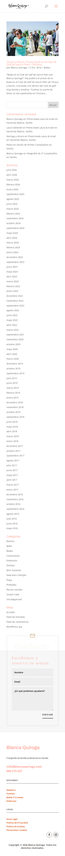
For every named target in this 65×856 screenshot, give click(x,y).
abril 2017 (11, 479)
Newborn (11, 790)
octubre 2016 (13, 504)
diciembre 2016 (14, 494)
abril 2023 (11, 276)
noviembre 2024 (15, 218)
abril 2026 (11, 174)
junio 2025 (12, 203)
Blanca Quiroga (19, 67)
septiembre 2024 (15, 228)
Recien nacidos (14, 589)
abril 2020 (11, 354)
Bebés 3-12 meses (14, 797)
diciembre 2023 (14, 257)
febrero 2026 (13, 184)
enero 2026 (12, 189)
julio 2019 (11, 378)
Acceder (10, 612)
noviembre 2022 (15, 300)
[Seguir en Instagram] (56, 834)
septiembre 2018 (15, 416)
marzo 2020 (12, 358)
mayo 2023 (12, 271)
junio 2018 (12, 421)
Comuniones (13, 555)
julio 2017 (11, 465)
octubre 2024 (13, 223)
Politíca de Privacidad (17, 822)
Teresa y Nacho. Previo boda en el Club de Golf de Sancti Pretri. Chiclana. (31, 63)
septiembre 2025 (15, 194)
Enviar (47, 714)
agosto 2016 (12, 513)
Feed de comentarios (17, 621)
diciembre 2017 (14, 446)
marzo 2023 (12, 281)
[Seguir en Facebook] (49, 834)
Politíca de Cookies (15, 826)
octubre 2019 (13, 368)
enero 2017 (12, 489)
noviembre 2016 (15, 499)
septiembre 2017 (15, 455)
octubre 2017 (13, 450)
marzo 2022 (12, 329)
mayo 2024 (12, 232)
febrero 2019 (13, 392)
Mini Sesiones (13, 570)
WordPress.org (14, 626)
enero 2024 (12, 252)
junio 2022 (12, 315)
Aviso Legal (12, 819)
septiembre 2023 (15, 262)
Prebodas (11, 584)
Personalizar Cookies (16, 830)
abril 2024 (11, 237)
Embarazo (11, 560)
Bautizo (10, 541)
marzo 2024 (12, 242)
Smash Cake (12, 594)
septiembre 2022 (15, 305)
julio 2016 (11, 518)
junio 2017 (12, 470)
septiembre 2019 (15, 373)
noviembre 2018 (15, 407)
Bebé (9, 546)
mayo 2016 (12, 528)
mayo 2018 (12, 426)
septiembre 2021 (15, 334)
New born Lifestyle (16, 575)
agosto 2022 (12, 310)
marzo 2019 (12, 387)
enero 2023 (12, 290)
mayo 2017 (12, 475)
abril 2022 (11, 324)
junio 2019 (12, 382)
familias (10, 565)
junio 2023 (12, 266)
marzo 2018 (12, 436)
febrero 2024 (13, 247)
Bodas (47, 67)
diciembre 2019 (14, 363)
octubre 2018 (13, 412)
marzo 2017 (12, 484)
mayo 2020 (12, 349)
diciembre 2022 (14, 295)
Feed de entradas (15, 616)
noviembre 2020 (15, 339)
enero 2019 (12, 397)
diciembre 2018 (14, 402)
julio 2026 (11, 169)
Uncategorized (14, 599)
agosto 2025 (12, 198)
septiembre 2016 (15, 508)
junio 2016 (12, 523)
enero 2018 (12, 441)
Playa (9, 579)
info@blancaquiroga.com (24, 766)
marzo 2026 (12, 179)
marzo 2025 (12, 208)
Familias (10, 793)
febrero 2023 (13, 286)
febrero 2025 (13, 213)
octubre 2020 (13, 344)
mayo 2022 (12, 320)
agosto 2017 (12, 460)
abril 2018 (11, 431)
